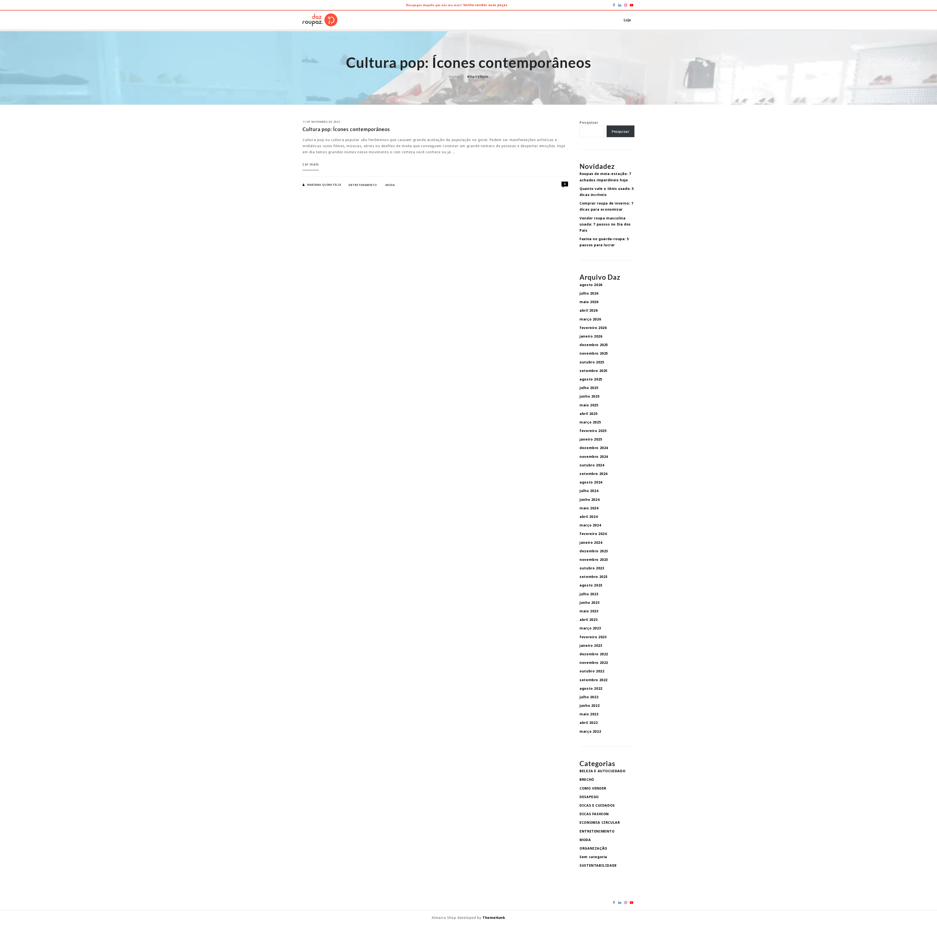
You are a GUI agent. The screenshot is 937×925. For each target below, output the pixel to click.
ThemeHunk (493, 917)
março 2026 (590, 319)
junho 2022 (590, 705)
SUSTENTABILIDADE (598, 865)
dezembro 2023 (594, 551)
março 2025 (590, 422)
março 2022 (590, 731)
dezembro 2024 (594, 447)
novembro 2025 (594, 353)
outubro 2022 (592, 671)
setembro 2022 (594, 680)
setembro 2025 (594, 370)
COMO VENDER (593, 788)
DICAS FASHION (594, 814)
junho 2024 (590, 499)
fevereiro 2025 (593, 430)
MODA (390, 185)
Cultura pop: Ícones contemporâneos (346, 129)
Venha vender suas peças (485, 5)
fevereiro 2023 (593, 637)
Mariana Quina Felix (324, 184)
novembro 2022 (594, 662)
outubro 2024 (592, 465)
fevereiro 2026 (593, 327)
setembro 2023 (594, 576)
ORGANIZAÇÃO (593, 848)
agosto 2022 (591, 688)
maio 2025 (589, 405)
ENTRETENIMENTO (363, 185)
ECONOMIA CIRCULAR (600, 822)
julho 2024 (589, 490)
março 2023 (590, 628)
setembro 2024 (594, 473)
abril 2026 (589, 310)
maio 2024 (589, 508)
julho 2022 (589, 697)
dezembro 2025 (594, 344)
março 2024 (590, 525)
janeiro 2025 (591, 439)
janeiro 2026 (591, 336)
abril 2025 (589, 413)
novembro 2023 (594, 559)
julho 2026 (589, 293)
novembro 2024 (594, 456)
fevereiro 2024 (593, 533)
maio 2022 (589, 714)
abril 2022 (589, 722)
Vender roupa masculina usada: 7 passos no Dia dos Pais (605, 224)
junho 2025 (590, 396)
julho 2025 (589, 387)
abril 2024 (589, 516)
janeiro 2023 (591, 645)
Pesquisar (589, 122)
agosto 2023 (591, 585)
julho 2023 (589, 594)
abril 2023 (589, 619)
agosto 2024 (591, 482)
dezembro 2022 (594, 654)
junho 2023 (590, 602)
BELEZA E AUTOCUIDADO (602, 771)
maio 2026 (589, 301)
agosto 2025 (591, 379)
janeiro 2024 (591, 542)
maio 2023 (589, 611)
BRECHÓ (587, 779)
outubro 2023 (592, 568)
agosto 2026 (591, 284)
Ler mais (311, 166)
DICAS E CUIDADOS (597, 805)
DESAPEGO (589, 796)
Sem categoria (593, 856)
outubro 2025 (592, 362)
